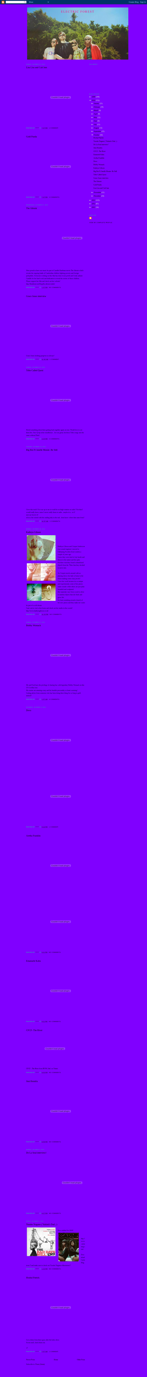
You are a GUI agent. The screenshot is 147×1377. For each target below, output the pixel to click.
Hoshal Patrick (32, 1277)
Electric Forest (77, 11)
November (97, 192)
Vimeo (55, 1069)
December (97, 196)
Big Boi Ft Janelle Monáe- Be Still (41, 450)
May (95, 117)
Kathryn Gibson (33, 532)
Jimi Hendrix (32, 1081)
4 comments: (54, 699)
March (96, 110)
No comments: (55, 287)
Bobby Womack (33, 625)
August (96, 128)
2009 (94, 97)
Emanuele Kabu (33, 961)
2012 (94, 204)
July (95, 124)
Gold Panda (31, 136)
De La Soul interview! (36, 1152)
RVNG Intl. (47, 1069)
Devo (28, 710)
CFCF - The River (32, 1069)
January (97, 103)
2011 (94, 200)
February (97, 107)
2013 (94, 207)
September (97, 131)
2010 (94, 100)
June (95, 121)
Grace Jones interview (36, 296)
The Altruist (31, 208)
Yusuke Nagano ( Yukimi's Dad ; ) (41, 1224)
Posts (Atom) (40, 1364)
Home (56, 1360)
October (97, 135)
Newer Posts (30, 1360)
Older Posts (81, 1360)
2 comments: (54, 439)
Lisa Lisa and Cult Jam (36, 67)
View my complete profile (100, 222)
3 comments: (54, 197)
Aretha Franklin (33, 835)
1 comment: (54, 128)
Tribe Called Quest (34, 370)
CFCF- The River (34, 1030)
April (96, 114)
